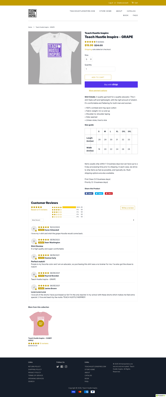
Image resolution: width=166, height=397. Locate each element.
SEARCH (31, 381)
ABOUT (119, 11)
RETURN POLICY (34, 366)
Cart (136, 3)
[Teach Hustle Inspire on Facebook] (62, 367)
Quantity (88, 65)
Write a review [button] (128, 208)
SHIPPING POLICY (35, 369)
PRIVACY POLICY (34, 372)
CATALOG (131, 11)
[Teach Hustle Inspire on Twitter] (57, 367)
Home (30, 27)
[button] (90, 42)
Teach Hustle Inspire (89, 388)
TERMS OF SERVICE (35, 375)
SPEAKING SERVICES (36, 378)
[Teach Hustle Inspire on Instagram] (66, 367)
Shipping (88, 49)
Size (86, 55)
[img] (43, 227)
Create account (122, 3)
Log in (111, 3)
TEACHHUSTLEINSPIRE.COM (82, 11)
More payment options (98, 90)
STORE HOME (105, 11)
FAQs (135, 15)
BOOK (125, 15)
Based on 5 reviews (39, 209)
